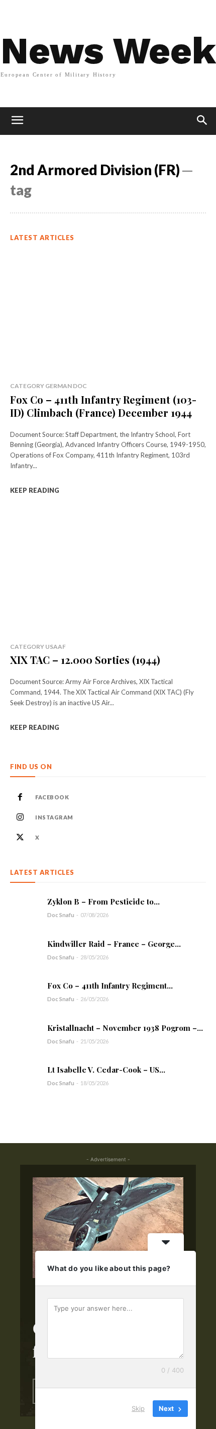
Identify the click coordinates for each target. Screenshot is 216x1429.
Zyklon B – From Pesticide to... (103, 901)
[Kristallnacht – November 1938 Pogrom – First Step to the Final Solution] (25, 1033)
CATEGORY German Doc (48, 386)
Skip (138, 1408)
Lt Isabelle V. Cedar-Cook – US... (106, 1070)
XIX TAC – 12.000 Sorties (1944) (85, 659)
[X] (20, 838)
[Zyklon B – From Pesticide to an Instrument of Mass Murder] (25, 908)
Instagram (54, 817)
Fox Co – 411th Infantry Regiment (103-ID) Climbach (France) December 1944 (103, 406)
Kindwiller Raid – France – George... (114, 944)
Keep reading (34, 490)
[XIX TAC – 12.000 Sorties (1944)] (108, 574)
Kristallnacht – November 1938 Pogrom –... (125, 1028)
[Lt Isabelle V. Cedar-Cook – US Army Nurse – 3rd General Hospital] (25, 1076)
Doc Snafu (60, 915)
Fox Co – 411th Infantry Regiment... (110, 986)
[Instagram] (20, 817)
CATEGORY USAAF (38, 646)
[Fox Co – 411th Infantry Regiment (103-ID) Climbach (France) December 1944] (108, 313)
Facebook (52, 797)
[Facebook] (20, 797)
